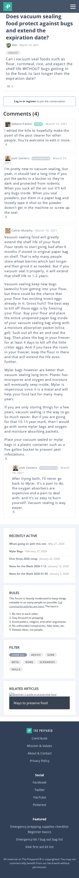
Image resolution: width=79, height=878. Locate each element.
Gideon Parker (21, 124)
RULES (14, 593)
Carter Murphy (22, 230)
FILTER (14, 647)
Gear (50, 654)
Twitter (39, 790)
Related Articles (24, 689)
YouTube (39, 797)
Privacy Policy (39, 761)
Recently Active (23, 536)
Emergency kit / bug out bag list (39, 839)
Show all (18, 654)
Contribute (39, 738)
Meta (15, 662)
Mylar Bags (16, 551)
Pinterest (39, 805)
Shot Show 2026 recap (23, 559)
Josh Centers (20, 158)
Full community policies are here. (35, 604)
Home (39, 730)
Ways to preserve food (31, 703)
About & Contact (40, 753)
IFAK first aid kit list (39, 847)
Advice (13, 52)
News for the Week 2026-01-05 (28, 574)
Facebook (39, 782)
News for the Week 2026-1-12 (27, 566)
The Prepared (7, 6)
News (29, 662)
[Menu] (73, 6)
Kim (14, 45)
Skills (16, 669)
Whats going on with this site (27, 544)
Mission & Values (39, 746)
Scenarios (47, 662)
